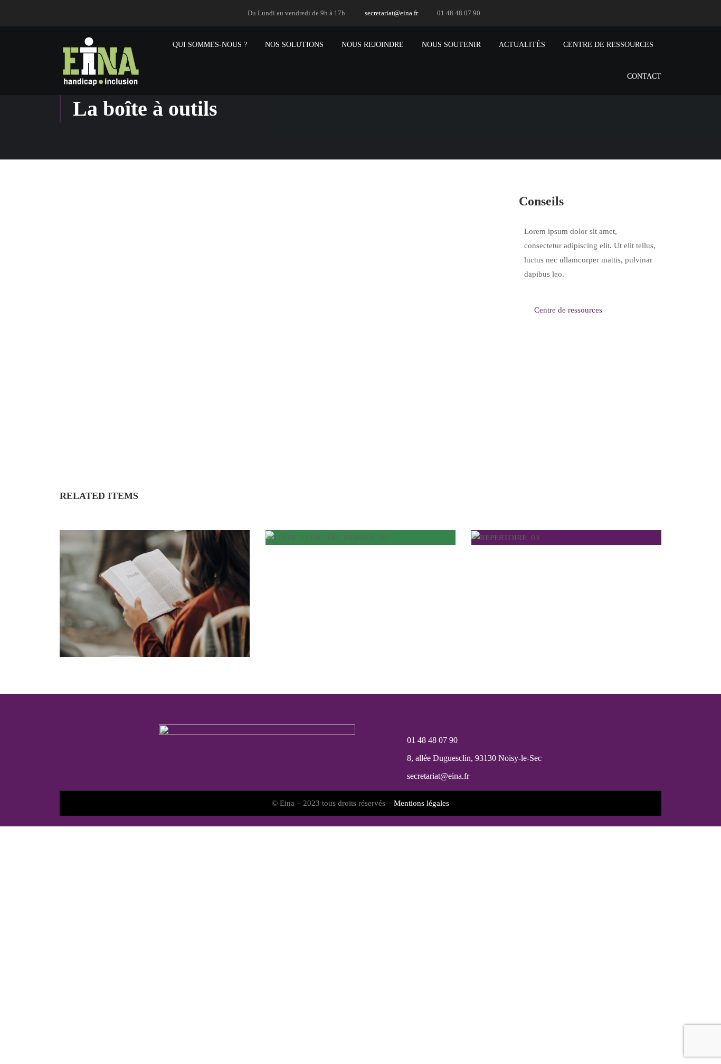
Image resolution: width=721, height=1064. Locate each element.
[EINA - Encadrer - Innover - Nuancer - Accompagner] (100, 61)
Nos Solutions (294, 45)
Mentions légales (421, 803)
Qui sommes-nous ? (210, 45)
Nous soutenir (451, 45)
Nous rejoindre (372, 45)
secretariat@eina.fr (391, 13)
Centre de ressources (608, 45)
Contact (644, 76)
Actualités (522, 45)
